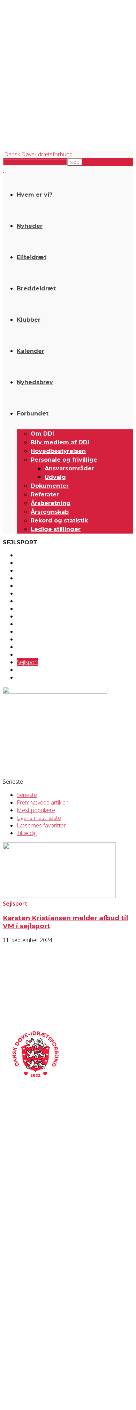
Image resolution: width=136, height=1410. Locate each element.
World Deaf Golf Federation (28, 1336)
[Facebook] (10, 1282)
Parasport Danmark (21, 1342)
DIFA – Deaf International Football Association (44, 1348)
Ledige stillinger (56, 529)
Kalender (30, 351)
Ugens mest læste (39, 818)
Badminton (30, 555)
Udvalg (55, 477)
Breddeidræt (36, 288)
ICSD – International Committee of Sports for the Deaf (53, 1330)
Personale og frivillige (64, 459)
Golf (22, 616)
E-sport (26, 585)
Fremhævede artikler (42, 802)
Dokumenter (50, 486)
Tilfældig (27, 833)
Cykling (25, 570)
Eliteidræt (31, 257)
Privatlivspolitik (17, 1230)
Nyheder (30, 226)
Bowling (26, 563)
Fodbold (27, 593)
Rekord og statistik (59, 520)
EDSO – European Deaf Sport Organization (43, 1324)
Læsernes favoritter (41, 825)
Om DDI (42, 433)
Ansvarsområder (69, 468)
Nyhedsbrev (35, 382)
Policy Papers (15, 1236)
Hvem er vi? (34, 194)
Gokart (25, 608)
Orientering (30, 639)
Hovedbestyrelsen (58, 451)
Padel (24, 647)
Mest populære (36, 810)
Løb (22, 631)
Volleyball (28, 677)
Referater (45, 494)
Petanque (29, 654)
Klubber (28, 319)
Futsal (24, 601)
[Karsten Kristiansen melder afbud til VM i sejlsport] (59, 896)
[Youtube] (66, 1282)
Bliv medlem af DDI (60, 442)
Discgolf (27, 578)
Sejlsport (27, 662)
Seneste (27, 795)
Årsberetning (50, 503)
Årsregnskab (50, 512)
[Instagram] (28, 1282)
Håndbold (29, 624)
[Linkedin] (47, 1282)
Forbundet (32, 413)
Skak (22, 670)
